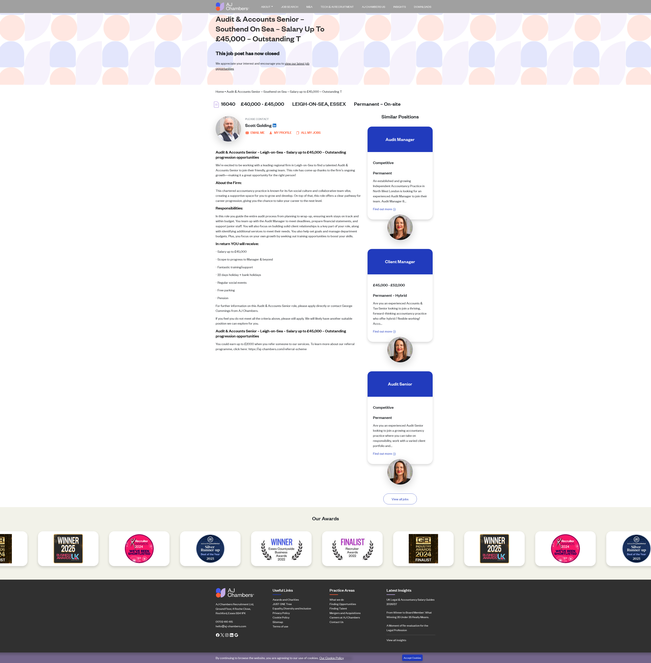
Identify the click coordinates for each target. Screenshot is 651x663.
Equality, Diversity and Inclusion (292, 608)
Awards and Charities (286, 599)
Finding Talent (338, 608)
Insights (399, 6)
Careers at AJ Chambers (345, 617)
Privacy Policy (281, 613)
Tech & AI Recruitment (337, 6)
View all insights (396, 640)
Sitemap (278, 622)
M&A (309, 6)
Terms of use (280, 626)
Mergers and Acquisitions (345, 613)
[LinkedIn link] (231, 634)
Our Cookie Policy (331, 658)
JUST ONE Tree (282, 604)
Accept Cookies (412, 657)
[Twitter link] (222, 634)
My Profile (283, 132)
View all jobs (400, 499)
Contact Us (336, 622)
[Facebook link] (218, 634)
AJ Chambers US (373, 6)
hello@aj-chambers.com (231, 626)
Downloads (422, 6)
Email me (258, 132)
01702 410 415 (224, 621)
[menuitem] (268, 6)
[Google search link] (236, 634)
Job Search (289, 6)
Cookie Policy (281, 617)
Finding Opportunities (343, 604)
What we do (337, 599)
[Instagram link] (227, 634)
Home (220, 91)
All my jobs (311, 132)
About (266, 6)
